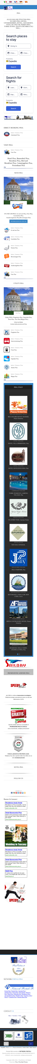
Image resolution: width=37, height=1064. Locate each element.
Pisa (7, 1047)
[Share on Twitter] (22, 793)
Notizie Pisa (14, 248)
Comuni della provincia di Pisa (18, 324)
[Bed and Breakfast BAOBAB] (18, 404)
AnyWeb (3, 1047)
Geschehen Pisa (15, 239)
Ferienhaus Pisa (18, 165)
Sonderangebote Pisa (16, 265)
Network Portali (18, 3)
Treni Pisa (14, 350)
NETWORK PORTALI (25, 1051)
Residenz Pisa (14, 161)
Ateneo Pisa (14, 367)
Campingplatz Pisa (24, 163)
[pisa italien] (21, 1)
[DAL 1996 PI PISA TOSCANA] (19, 1036)
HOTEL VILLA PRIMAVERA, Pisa (18, 443)
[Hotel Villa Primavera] (18, 431)
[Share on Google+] (16, 793)
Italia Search (33, 1047)
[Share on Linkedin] (18, 793)
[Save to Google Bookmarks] (14, 793)
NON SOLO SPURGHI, (18, 545)
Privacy (26, 1062)
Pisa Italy (21, 1062)
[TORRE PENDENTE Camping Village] (18, 481)
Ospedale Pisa (15, 359)
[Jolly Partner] (18, 557)
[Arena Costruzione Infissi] (18, 609)
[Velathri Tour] (18, 507)
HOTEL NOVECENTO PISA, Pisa (18, 468)
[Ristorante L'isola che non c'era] (18, 582)
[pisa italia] (5, 1)
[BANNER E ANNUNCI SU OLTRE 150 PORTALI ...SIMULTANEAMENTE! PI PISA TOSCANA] (9, 1036)
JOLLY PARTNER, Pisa (18, 569)
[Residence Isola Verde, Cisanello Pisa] (18, 635)
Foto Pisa (13, 274)
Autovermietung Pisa (17, 341)
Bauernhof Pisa (23, 158)
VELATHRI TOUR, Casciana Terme (18, 520)
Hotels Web (26, 1047)
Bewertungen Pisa (16, 256)
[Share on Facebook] (12, 793)
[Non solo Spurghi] (18, 532)
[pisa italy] (10, 1)
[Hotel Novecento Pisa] (18, 456)
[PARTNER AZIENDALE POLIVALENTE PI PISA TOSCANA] (28, 1036)
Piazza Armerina (17, 1047)
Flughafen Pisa (15, 332)
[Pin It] (20, 793)
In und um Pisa (15, 230)
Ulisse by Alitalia (18, 322)
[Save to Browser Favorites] (25, 793)
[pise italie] (15, 1)
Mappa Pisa (14, 376)
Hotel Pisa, (12, 158)
